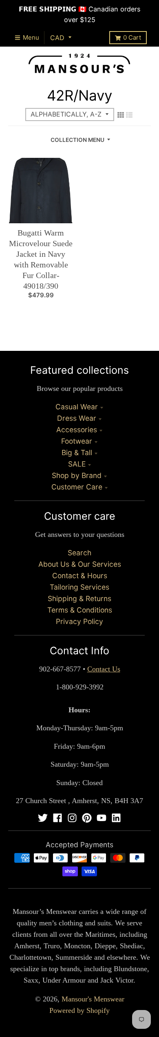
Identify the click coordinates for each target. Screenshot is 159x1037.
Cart (132, 37)
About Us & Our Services (79, 564)
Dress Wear (76, 418)
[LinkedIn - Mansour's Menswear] (116, 818)
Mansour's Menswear (93, 999)
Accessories (76, 429)
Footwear (76, 441)
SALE (77, 464)
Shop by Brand (77, 475)
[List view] (129, 115)
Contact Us (103, 669)
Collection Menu (77, 140)
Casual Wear (76, 406)
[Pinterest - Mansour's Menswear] (87, 818)
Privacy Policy (79, 621)
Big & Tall (77, 452)
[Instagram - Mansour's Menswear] (72, 818)
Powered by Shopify (79, 1010)
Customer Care (76, 487)
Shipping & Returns (79, 598)
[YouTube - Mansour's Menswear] (101, 818)
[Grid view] (120, 115)
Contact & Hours (79, 575)
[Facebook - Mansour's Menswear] (57, 818)
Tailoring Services (79, 587)
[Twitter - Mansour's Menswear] (43, 818)
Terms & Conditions (79, 610)
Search (79, 552)
